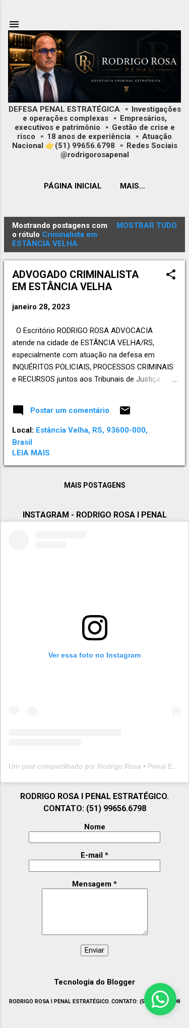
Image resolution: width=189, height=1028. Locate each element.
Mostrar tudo (146, 225)
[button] (171, 275)
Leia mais (31, 452)
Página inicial (73, 186)
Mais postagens (94, 485)
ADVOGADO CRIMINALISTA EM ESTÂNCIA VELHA (75, 280)
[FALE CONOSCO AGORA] (160, 999)
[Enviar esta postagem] (125, 413)
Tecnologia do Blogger (94, 982)
